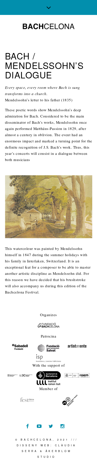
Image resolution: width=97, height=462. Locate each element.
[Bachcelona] (48, 26)
